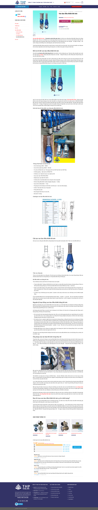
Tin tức (51, 6)
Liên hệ (59, 6)
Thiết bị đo (17, 25)
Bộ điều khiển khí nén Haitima (76, 433)
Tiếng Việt (68, 2)
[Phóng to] (34, 33)
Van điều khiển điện (19, 35)
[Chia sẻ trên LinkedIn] (68, 29)
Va (69, 489)
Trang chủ (40, 6)
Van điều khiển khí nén (78, 11)
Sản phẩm (65, 11)
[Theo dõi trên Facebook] (19, 501)
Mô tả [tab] (34, 35)
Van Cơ (16, 28)
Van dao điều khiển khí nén (38, 38)
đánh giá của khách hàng (49, 443)
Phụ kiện (16, 23)
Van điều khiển (18, 30)
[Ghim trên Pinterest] (66, 29)
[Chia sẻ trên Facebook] (60, 29)
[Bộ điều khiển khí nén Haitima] (77, 426)
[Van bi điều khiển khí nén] (64, 426)
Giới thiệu (44, 6)
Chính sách (55, 6)
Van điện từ (18, 33)
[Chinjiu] (61, 27)
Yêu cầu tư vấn (65, 21)
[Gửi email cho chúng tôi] (23, 501)
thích (38, 457)
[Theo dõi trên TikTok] (21, 501)
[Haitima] (65, 27)
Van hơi (16, 39)
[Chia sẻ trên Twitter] (62, 29)
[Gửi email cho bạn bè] (64, 29)
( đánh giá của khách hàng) (69, 17)
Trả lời (35, 457)
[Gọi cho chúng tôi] (25, 501)
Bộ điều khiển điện (19, 32)
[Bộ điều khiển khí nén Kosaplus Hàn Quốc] (51, 426)
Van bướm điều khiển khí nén (38, 433)
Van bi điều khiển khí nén (63, 433)
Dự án (48, 6)
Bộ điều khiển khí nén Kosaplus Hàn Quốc (51, 434)
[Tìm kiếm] (53, 2)
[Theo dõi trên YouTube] (27, 501)
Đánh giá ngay (77, 447)
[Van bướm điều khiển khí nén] (39, 426)
